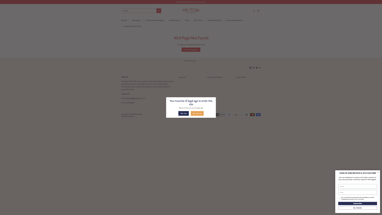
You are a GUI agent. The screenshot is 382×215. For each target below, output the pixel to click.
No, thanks (357, 208)
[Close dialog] (378, 172)
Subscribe (357, 203)
